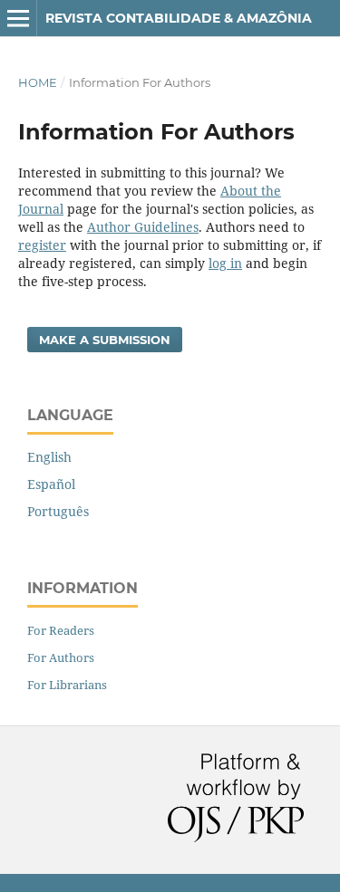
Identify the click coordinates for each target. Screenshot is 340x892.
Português (58, 511)
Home (37, 82)
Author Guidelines (143, 226)
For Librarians (67, 684)
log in (225, 263)
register (42, 245)
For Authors (60, 657)
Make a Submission (104, 339)
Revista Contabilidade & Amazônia (178, 18)
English (49, 456)
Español (51, 484)
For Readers (60, 630)
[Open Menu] (18, 18)
